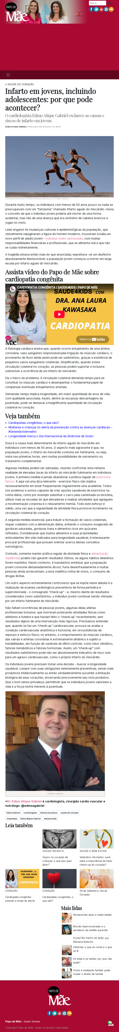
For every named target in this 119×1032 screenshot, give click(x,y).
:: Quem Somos (30, 1021)
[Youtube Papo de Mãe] (101, 9)
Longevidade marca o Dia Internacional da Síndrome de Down (50, 436)
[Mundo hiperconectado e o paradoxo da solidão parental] (67, 929)
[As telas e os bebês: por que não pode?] (67, 961)
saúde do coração (69, 813)
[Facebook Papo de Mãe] (91, 9)
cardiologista (30, 813)
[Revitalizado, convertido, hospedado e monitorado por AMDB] (111, 1023)
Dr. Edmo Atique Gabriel (24, 801)
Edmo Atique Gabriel (30, 819)
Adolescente (50, 819)
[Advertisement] (59, 47)
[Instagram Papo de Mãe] (106, 9)
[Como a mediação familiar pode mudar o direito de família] (67, 973)
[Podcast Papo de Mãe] (111, 9)
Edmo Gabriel (13, 813)
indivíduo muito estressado (64, 238)
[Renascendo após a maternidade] (67, 917)
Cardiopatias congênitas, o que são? (33, 423)
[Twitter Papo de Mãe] (96, 9)
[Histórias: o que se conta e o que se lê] (67, 950)
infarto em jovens (48, 813)
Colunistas (12, 819)
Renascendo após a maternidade (92, 914)
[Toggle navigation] (8, 75)
